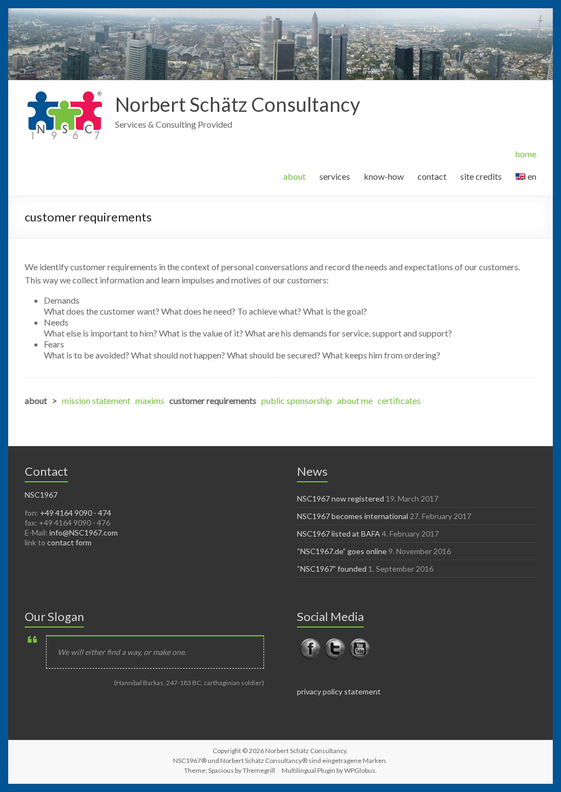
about (294, 176)
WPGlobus (359, 770)
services (334, 176)
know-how (384, 176)
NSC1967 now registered (340, 498)
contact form (69, 542)
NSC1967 (41, 494)
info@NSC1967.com (83, 532)
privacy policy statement (339, 691)
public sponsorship (296, 400)
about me (355, 400)
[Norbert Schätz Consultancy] (64, 94)
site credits (481, 176)
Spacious (221, 770)
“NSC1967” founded (332, 568)
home (526, 154)
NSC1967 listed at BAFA (338, 533)
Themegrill (259, 770)
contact (431, 176)
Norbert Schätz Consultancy (237, 104)
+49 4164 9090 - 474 (75, 512)
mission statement (96, 400)
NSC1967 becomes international (352, 516)
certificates (399, 400)
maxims (149, 400)
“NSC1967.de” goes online (342, 551)
